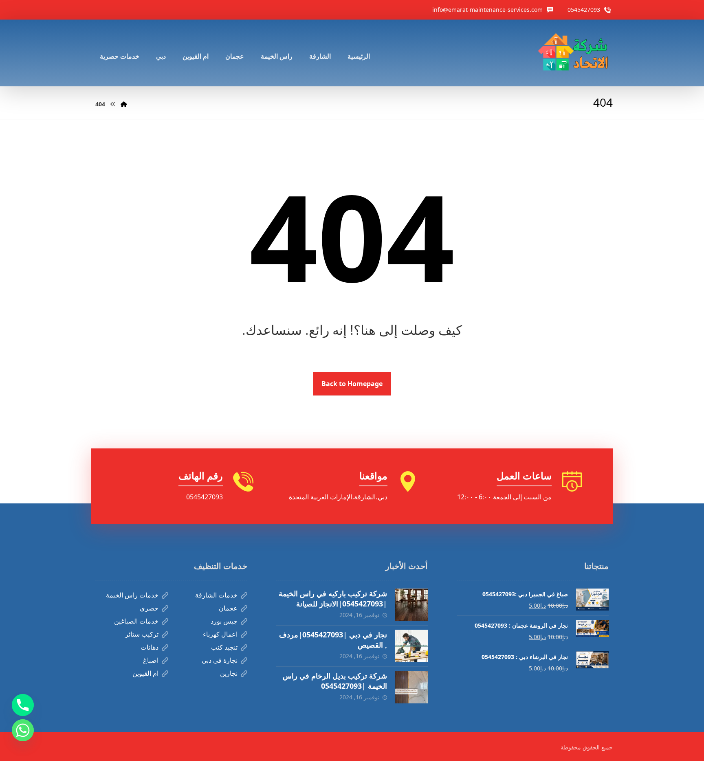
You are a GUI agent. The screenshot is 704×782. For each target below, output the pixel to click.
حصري (149, 608)
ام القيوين (145, 673)
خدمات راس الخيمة (132, 595)
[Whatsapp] (23, 730)
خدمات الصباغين (136, 621)
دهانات (149, 647)
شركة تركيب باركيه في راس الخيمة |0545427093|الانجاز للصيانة (333, 598)
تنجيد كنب (224, 647)
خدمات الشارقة (216, 595)
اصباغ (150, 660)
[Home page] (124, 104)
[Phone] (23, 705)
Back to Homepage (352, 383)
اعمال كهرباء (220, 634)
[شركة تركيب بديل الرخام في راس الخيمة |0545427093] (411, 687)
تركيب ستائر (141, 634)
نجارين (229, 673)
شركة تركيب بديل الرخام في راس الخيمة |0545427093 (335, 681)
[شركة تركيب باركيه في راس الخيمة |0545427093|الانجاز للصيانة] (411, 605)
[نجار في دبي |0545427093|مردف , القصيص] (411, 646)
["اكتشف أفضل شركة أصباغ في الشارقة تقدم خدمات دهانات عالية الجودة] (575, 53)
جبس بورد (224, 621)
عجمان (228, 608)
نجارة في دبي (220, 660)
